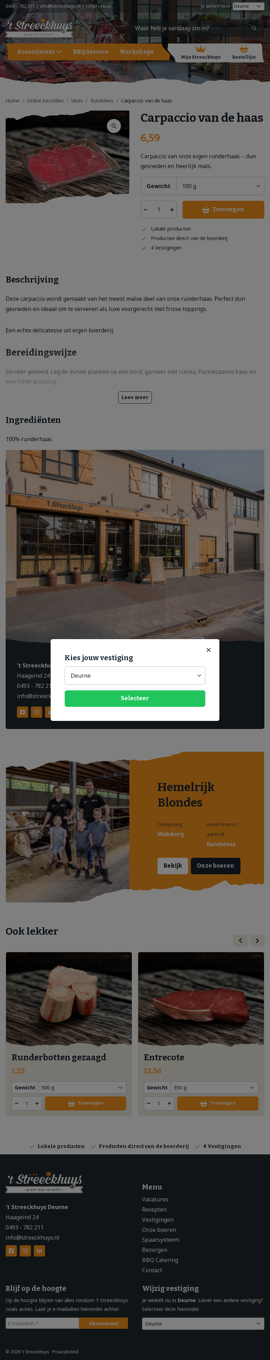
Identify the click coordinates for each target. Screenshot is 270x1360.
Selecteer (135, 698)
